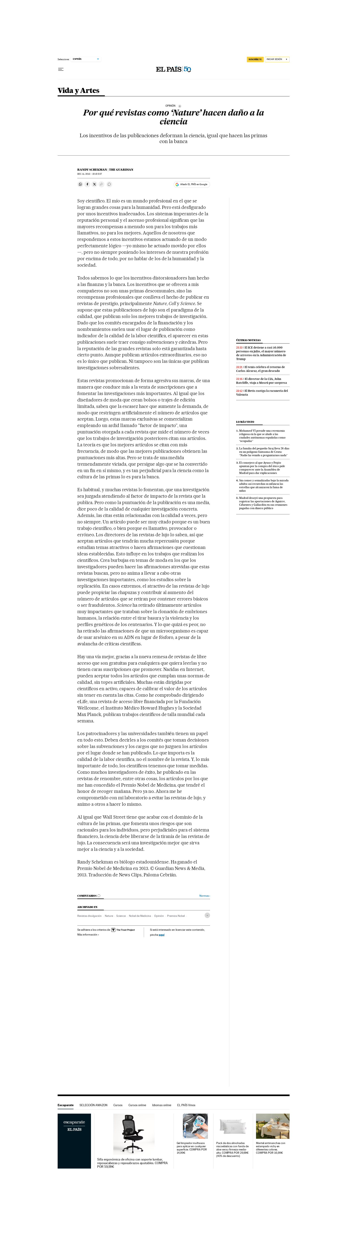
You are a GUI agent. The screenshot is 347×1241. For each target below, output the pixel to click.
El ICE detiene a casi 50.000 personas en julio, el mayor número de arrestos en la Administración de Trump (261, 353)
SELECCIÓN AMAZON (93, 1105)
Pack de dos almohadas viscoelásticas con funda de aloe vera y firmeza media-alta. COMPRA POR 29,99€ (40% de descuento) (232, 1149)
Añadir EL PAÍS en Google (193, 184)
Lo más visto (245, 421)
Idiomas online (161, 1105)
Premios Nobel (176, 915)
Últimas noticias (248, 340)
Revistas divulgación (89, 915)
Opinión (159, 915)
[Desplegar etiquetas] (207, 915)
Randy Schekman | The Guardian (105, 169)
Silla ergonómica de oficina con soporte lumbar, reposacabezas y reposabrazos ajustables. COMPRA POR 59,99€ (132, 1163)
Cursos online (137, 1105)
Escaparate (65, 1105)
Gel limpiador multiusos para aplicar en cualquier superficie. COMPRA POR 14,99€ (192, 1148)
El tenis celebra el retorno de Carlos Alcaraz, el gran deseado (260, 369)
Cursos (117, 1105)
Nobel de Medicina (140, 915)
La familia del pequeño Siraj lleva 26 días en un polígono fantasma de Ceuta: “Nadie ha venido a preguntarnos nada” (264, 452)
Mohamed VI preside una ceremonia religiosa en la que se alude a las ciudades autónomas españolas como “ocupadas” (262, 436)
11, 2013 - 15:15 (89, 174)
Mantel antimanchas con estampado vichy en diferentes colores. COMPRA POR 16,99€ (270, 1148)
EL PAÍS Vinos (186, 1105)
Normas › (204, 895)
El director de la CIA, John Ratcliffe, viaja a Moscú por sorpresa (261, 381)
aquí (161, 934)
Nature (109, 915)
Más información (87, 934)
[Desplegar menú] (61, 69)
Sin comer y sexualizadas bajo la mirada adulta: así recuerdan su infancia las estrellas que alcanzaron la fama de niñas (264, 485)
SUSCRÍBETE (255, 59)
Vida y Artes (78, 91)
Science (121, 915)
